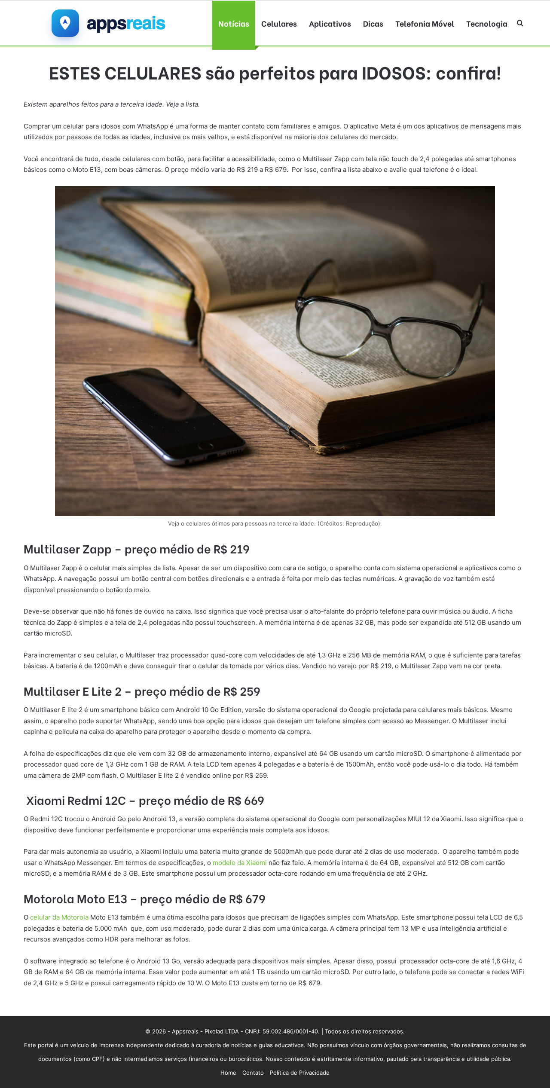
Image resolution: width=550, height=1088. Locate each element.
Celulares (279, 23)
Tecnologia (486, 23)
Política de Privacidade (300, 1072)
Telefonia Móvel (424, 23)
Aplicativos (330, 23)
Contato (253, 1072)
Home (228, 1072)
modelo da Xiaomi (240, 863)
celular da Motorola (59, 917)
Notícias (233, 23)
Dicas (373, 23)
